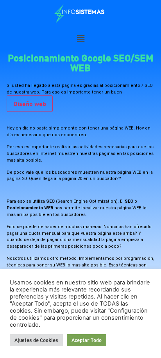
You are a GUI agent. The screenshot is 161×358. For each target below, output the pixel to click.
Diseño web (29, 103)
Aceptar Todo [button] (87, 340)
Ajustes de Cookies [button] (36, 340)
